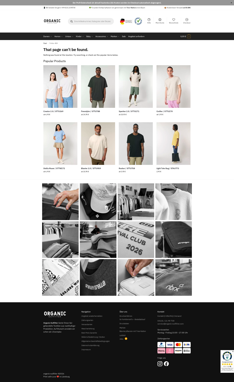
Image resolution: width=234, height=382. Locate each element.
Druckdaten (124, 323)
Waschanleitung (87, 328)
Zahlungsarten (87, 320)
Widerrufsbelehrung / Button (93, 337)
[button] (185, 36)
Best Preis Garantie (89, 333)
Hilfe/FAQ (169, 316)
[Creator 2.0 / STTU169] (60, 86)
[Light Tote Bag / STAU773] (173, 143)
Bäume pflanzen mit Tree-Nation (133, 331)
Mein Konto (160, 23)
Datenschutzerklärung (90, 345)
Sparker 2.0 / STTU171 (129, 111)
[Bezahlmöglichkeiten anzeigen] (174, 347)
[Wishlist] (74, 69)
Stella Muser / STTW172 (54, 168)
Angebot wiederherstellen (91, 316)
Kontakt (160, 316)
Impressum (86, 349)
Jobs (121, 339)
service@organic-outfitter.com (170, 323)
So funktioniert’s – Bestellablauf (132, 319)
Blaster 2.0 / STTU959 (91, 168)
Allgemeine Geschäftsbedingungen (95, 341)
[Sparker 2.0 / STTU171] (136, 86)
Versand (178, 316)
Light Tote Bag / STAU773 (167, 168)
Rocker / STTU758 (127, 168)
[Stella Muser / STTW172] (60, 143)
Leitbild (123, 335)
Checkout (186, 23)
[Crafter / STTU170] (173, 86)
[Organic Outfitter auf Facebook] (166, 363)
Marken (123, 328)
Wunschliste (173, 23)
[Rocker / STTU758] (136, 143)
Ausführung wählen (60, 120)
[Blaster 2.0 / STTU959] (98, 143)
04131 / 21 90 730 (165, 321)
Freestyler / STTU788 (90, 111)
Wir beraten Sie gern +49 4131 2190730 (60, 8)
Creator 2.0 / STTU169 (53, 111)
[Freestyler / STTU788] (98, 86)
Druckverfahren (126, 316)
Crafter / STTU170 (164, 111)
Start (45, 43)
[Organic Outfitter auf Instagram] (159, 363)
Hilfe (149, 23)
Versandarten (86, 324)
